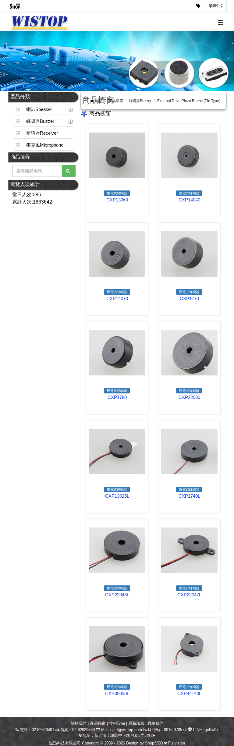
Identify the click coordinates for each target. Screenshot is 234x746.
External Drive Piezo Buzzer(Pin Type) (188, 101)
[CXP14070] (117, 254)
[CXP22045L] (117, 550)
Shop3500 (154, 743)
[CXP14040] (189, 155)
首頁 (98, 101)
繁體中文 (216, 6)
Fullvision (176, 743)
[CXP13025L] (117, 451)
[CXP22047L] (189, 550)
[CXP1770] (189, 254)
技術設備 (117, 723)
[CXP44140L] (189, 649)
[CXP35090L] (117, 649)
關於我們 (79, 723)
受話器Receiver (42, 133)
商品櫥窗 (115, 101)
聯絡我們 (155, 723)
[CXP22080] (189, 353)
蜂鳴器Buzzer (40, 121)
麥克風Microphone (44, 144)
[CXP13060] (117, 155)
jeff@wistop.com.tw (129, 729)
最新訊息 (136, 723)
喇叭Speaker (39, 109)
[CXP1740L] (189, 451)
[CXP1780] (117, 353)
